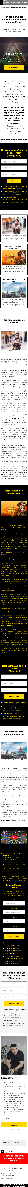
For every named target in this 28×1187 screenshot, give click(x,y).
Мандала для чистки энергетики (14, 1124)
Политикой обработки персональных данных (14, 951)
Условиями (19, 188)
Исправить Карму (14, 696)
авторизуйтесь (6, 1143)
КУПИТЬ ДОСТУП (14, 67)
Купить (14, 181)
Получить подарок (14, 936)
